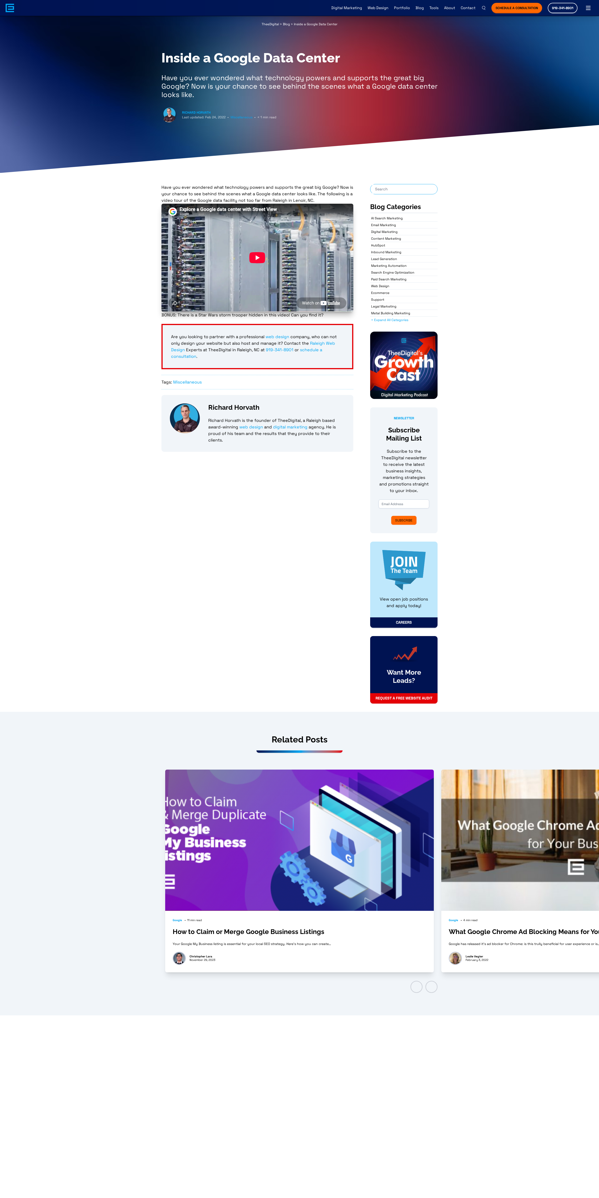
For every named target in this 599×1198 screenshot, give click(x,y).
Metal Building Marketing (390, 313)
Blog (420, 7)
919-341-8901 (562, 8)
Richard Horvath (196, 112)
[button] (416, 987)
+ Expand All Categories (389, 320)
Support (377, 299)
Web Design (378, 7)
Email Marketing (383, 225)
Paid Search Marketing (388, 279)
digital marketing (290, 427)
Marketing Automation (389, 266)
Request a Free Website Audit (404, 698)
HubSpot (378, 245)
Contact (468, 7)
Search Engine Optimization (392, 272)
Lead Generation (384, 259)
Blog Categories (395, 207)
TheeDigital (270, 24)
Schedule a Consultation (517, 8)
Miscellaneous (241, 117)
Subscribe (404, 520)
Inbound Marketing (386, 252)
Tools (433, 7)
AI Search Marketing (387, 218)
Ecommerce (380, 293)
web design (277, 336)
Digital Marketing (346, 7)
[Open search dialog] (483, 8)
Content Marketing (386, 238)
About (449, 7)
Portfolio (402, 7)
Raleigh (318, 343)
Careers (404, 622)
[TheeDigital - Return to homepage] (10, 8)
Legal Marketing (383, 306)
